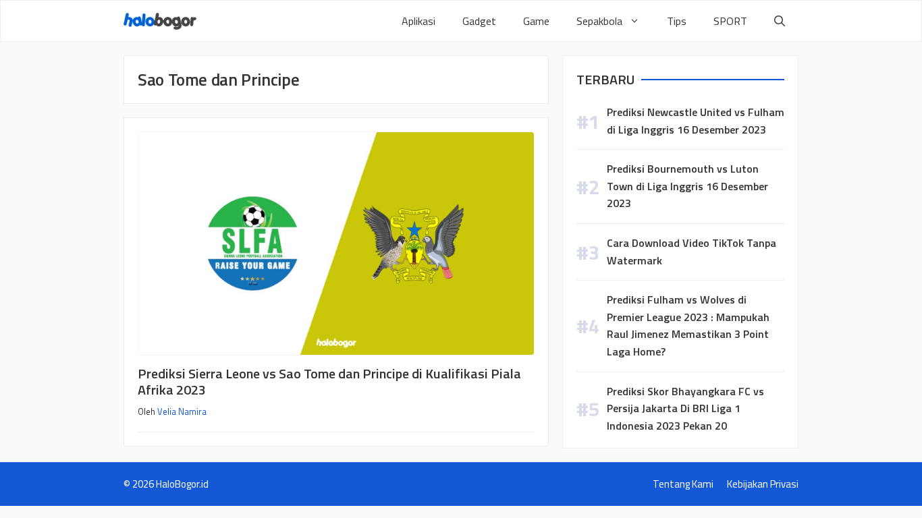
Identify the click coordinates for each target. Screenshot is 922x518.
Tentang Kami (683, 484)
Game (536, 21)
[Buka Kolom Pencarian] (779, 21)
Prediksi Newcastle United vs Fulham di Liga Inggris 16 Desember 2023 (695, 121)
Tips (676, 21)
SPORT (730, 21)
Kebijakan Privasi (762, 484)
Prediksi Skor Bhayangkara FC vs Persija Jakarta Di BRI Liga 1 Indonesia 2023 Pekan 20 (685, 408)
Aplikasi (418, 21)
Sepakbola (599, 21)
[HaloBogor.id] (160, 21)
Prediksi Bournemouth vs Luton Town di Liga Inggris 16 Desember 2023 (687, 186)
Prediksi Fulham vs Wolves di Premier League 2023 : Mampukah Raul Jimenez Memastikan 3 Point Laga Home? (688, 325)
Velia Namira (182, 411)
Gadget (479, 21)
